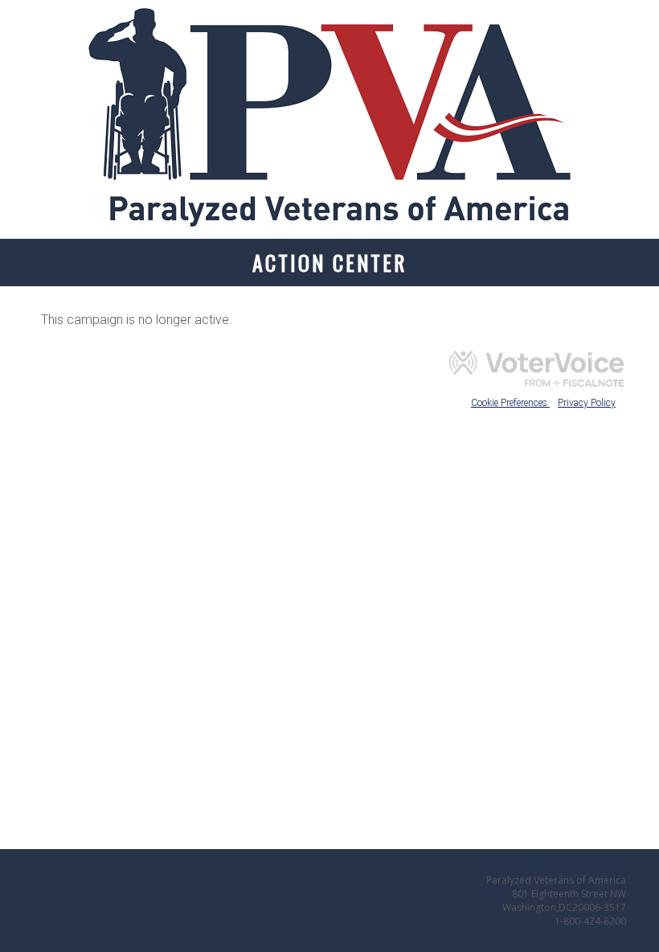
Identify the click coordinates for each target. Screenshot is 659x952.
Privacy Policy (587, 402)
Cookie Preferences (510, 402)
